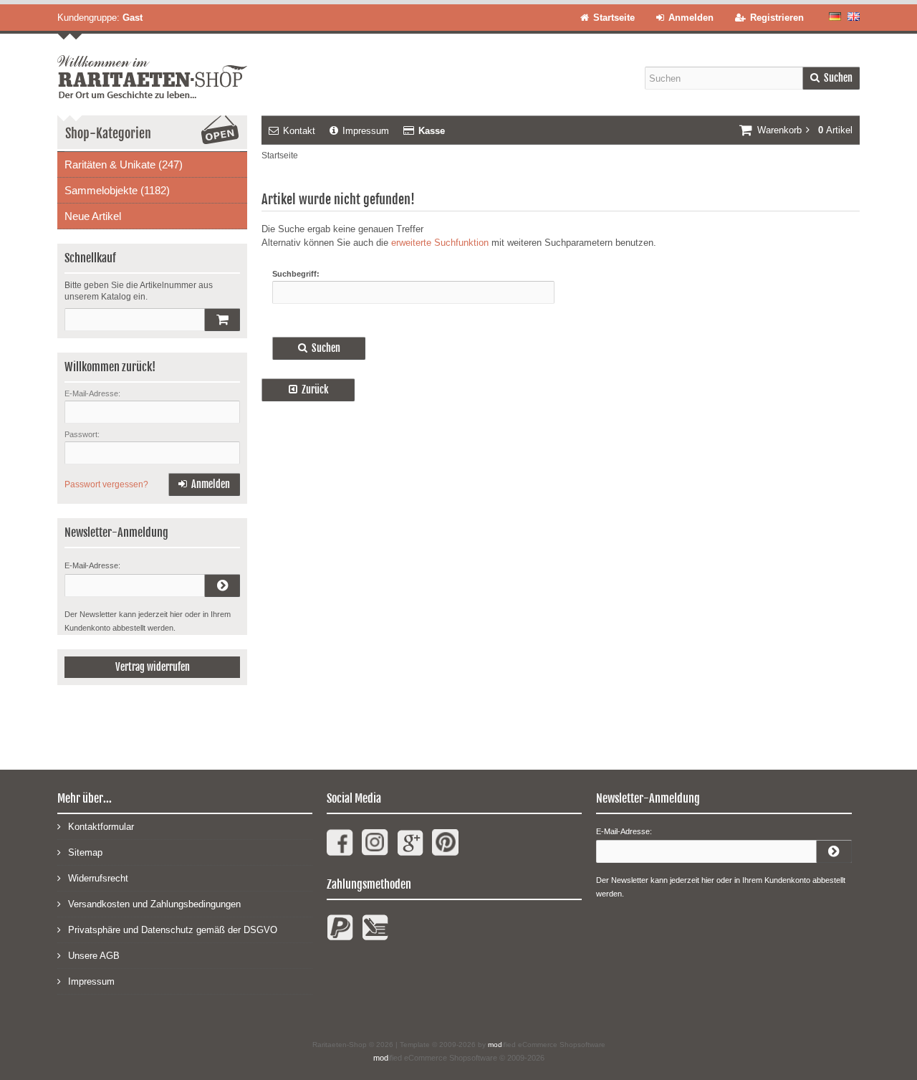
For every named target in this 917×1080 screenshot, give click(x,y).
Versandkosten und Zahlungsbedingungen (154, 904)
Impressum (365, 130)
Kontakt (299, 130)
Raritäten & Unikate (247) (123, 164)
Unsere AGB (94, 955)
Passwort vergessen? (106, 484)
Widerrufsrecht (98, 878)
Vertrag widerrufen (152, 667)
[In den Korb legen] (222, 319)
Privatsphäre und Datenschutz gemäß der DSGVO (172, 929)
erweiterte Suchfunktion (440, 242)
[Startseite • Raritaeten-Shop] (152, 66)
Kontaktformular (101, 826)
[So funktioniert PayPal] (340, 933)
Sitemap (85, 852)
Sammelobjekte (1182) (117, 190)
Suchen (831, 78)
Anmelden (204, 484)
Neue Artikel (92, 216)
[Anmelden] (222, 585)
